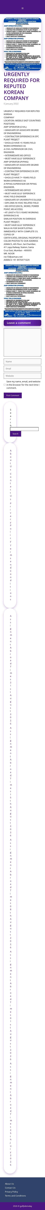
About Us (11, 460)
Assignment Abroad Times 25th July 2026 (11, 1114)
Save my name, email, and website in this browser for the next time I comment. (23, 384)
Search (15, 433)
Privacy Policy (10, 522)
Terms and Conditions (15, 1195)
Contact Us (11, 486)
